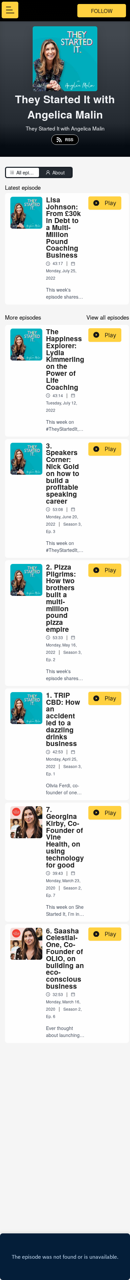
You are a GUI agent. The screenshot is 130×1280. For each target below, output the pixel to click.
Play (110, 202)
